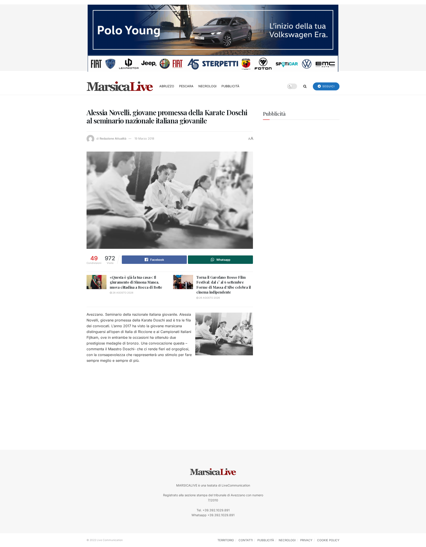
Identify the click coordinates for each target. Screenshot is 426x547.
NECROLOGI (207, 86)
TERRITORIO (225, 540)
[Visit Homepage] (120, 86)
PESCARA (186, 86)
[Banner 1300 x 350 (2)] (213, 38)
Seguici (328, 86)
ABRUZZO (166, 86)
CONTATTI (246, 540)
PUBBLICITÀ (230, 86)
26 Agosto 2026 (122, 292)
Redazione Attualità (113, 138)
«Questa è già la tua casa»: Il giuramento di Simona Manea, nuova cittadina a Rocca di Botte (136, 282)
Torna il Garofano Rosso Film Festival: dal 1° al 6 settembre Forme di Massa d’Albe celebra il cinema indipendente (223, 284)
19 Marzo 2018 (144, 138)
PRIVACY (306, 540)
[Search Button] (305, 86)
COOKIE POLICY (328, 540)
